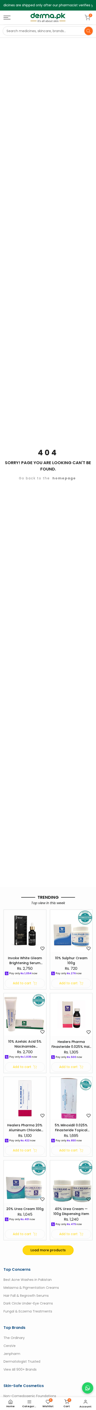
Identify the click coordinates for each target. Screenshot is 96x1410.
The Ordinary (14, 1337)
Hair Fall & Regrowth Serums (26, 1295)
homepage (64, 478)
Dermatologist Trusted (21, 1361)
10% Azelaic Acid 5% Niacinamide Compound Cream (24, 1044)
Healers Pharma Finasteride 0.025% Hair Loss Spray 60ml (71, 1044)
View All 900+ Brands (20, 1369)
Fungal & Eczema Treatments (27, 1311)
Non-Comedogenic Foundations (29, 1396)
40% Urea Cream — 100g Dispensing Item (71, 1211)
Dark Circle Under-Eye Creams (28, 1303)
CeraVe (9, 1345)
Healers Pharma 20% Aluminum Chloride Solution (24, 1128)
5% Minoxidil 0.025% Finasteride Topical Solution (71, 1128)
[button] (42, 948)
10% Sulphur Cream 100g (71, 960)
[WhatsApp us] (87, 1388)
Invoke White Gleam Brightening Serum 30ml (25, 961)
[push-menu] (6, 17)
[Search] (88, 31)
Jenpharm (11, 1353)
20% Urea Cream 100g (25, 1209)
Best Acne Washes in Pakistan (27, 1279)
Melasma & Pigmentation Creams (31, 1287)
